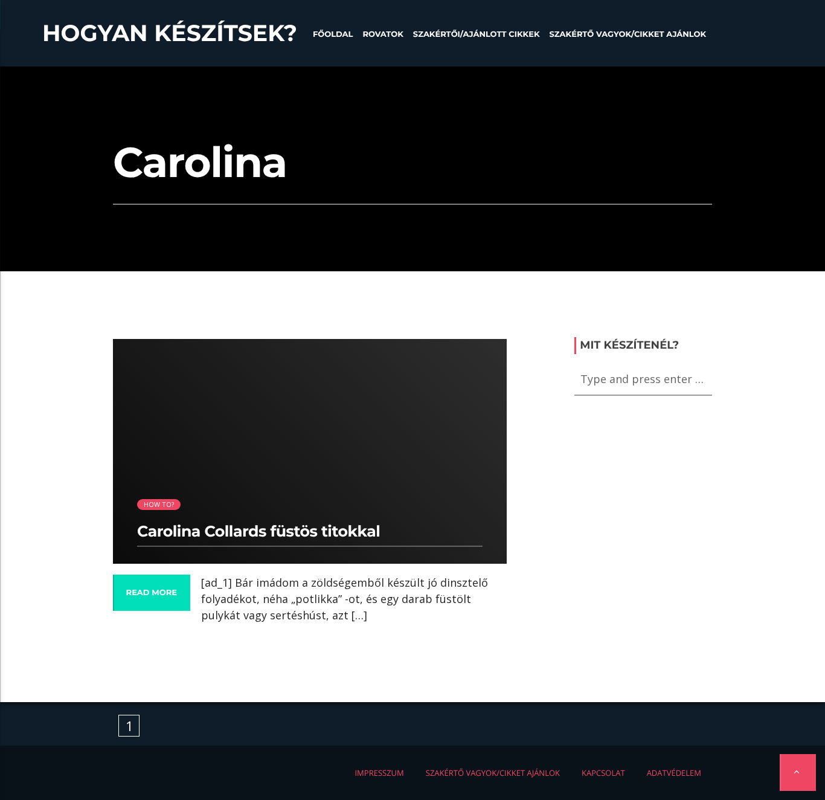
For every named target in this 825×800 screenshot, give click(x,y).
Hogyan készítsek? (169, 33)
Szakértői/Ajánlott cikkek (476, 34)
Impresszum (379, 772)
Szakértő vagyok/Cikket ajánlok (628, 34)
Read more (151, 593)
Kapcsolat (603, 772)
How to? (159, 504)
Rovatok (382, 34)
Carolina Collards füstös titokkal (258, 532)
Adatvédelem (674, 772)
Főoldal (333, 34)
